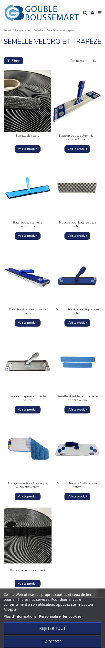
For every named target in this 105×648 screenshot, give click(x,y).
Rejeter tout (52, 628)
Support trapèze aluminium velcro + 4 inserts (77, 137)
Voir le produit (27, 149)
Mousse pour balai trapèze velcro (77, 224)
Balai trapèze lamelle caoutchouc (27, 224)
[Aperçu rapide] (30, 130)
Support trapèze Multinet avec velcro (77, 485)
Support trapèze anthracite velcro (28, 398)
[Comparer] (25, 130)
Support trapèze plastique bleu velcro (77, 311)
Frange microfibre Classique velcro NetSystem (27, 485)
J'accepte (52, 642)
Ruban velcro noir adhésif (27, 570)
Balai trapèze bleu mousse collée (27, 311)
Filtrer (15, 61)
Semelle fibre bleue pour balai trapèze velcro (77, 398)
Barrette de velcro (27, 136)
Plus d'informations (20, 616)
